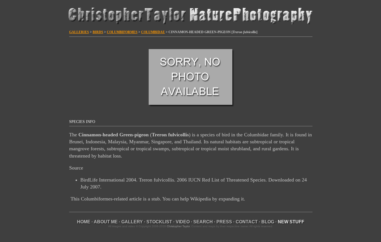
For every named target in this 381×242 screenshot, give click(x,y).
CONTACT (247, 221)
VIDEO (183, 221)
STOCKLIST (159, 221)
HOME (83, 221)
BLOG (267, 221)
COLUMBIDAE (153, 32)
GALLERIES (79, 32)
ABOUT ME (106, 221)
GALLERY (132, 221)
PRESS (224, 221)
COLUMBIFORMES (122, 32)
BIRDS (98, 32)
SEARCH (203, 221)
